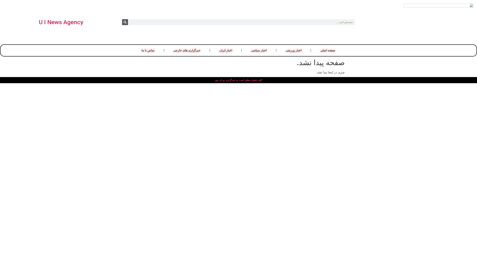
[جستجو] (125, 22)
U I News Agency (61, 22)
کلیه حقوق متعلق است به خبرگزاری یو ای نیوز (238, 80)
